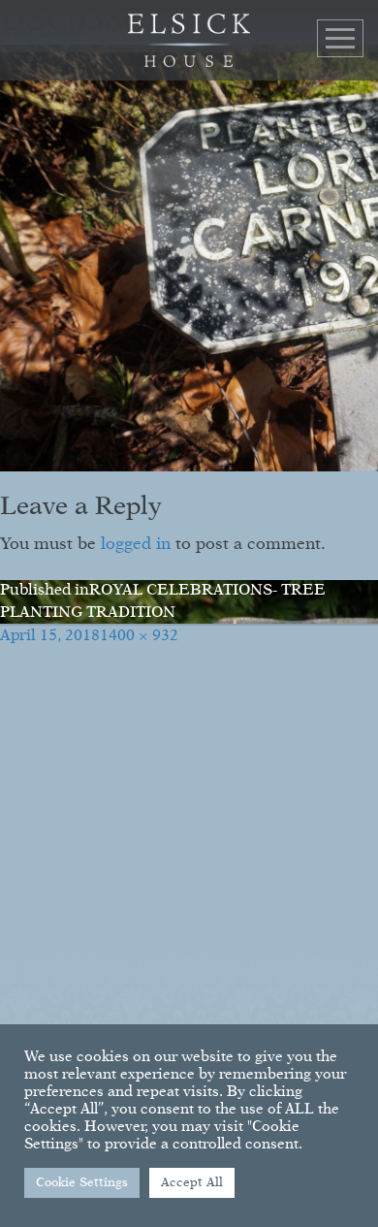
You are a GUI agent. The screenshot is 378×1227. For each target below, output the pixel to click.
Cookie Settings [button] (82, 1183)
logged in (136, 544)
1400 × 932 (139, 636)
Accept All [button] (192, 1183)
